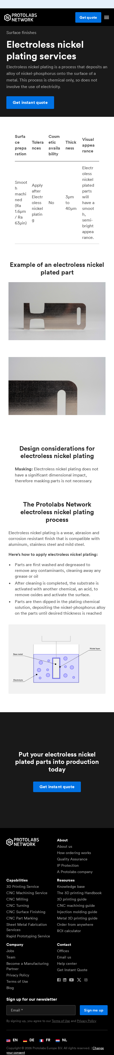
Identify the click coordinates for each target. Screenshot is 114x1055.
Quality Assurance (72, 859)
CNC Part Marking (22, 918)
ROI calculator (69, 930)
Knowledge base (71, 886)
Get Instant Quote (72, 969)
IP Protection (68, 865)
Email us (64, 957)
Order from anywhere (75, 924)
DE (31, 1040)
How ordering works (74, 852)
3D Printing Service (22, 886)
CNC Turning (17, 905)
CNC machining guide (76, 905)
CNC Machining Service (26, 892)
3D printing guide (72, 899)
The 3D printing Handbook (79, 892)
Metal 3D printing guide (77, 918)
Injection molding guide (77, 911)
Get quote (88, 17)
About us (64, 846)
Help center (67, 963)
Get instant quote (30, 102)
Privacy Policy (17, 975)
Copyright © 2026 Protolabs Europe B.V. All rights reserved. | (55, 1050)
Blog (10, 987)
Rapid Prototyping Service (28, 936)
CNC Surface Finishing (25, 911)
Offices (63, 950)
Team (10, 957)
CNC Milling (17, 899)
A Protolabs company (75, 871)
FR (47, 1040)
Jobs (10, 950)
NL (64, 1040)
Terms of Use (17, 981)
